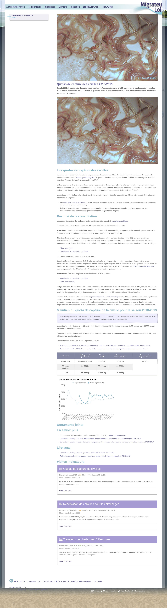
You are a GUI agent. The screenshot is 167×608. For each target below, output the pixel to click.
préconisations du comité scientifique (105, 297)
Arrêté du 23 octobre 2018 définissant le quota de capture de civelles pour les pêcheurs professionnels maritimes (103, 349)
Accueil (19, 581)
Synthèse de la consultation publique (74, 251)
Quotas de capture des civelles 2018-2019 (85, 84)
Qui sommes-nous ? (16, 7)
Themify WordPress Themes (38, 590)
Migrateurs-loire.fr (17, 587)
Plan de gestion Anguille (85, 178)
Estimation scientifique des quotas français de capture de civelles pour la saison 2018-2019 (95, 456)
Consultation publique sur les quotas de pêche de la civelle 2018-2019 (87, 453)
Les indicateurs (49, 581)
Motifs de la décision (68, 282)
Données (51, 7)
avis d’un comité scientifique (74, 202)
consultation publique (119, 221)
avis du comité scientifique (144, 266)
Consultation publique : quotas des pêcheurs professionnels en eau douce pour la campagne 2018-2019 (100, 439)
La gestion (73, 581)
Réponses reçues (66, 248)
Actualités (108, 7)
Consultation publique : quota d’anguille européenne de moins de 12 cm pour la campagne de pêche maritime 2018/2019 (107, 442)
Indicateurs (35, 7)
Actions (63, 7)
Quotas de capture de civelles (81, 468)
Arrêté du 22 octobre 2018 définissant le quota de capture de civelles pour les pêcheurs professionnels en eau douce (105, 345)
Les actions (62, 581)
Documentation (92, 7)
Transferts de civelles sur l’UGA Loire (86, 539)
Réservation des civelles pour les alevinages (90, 504)
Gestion (76, 7)
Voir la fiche (65, 491)
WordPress (22, 590)
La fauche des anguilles (117, 435)
